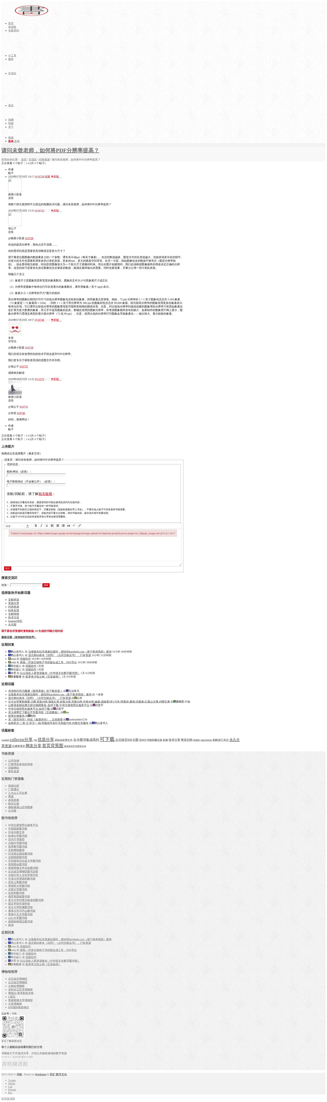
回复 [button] (47, 176)
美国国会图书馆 (17, 864)
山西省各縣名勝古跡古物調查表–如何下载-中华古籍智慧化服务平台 (48, 705)
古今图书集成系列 (86, 740)
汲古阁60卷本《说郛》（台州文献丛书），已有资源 (59, 655)
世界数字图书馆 (17, 846)
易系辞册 (13, 800)
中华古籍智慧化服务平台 (23, 825)
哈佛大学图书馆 (17, 835)
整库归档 (186, 740)
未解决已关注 (220, 739)
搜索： (5, 585)
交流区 (33, 159)
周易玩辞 (13, 785)
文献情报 (13, 613)
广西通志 (13, 789)
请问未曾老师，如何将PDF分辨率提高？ (50, 150)
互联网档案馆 (16, 850)
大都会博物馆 (16, 986)
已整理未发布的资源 (20, 764)
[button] (15, 525)
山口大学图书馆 (17, 917)
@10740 (39, 319)
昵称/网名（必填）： (19, 471)
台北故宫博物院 (17, 982)
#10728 (29, 238)
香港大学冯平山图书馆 (21, 910)
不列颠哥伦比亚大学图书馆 (24, 860)
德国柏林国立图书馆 (20, 921)
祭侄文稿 (13, 803)
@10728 (39, 176)
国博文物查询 (16, 715)
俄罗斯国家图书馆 (19, 896)
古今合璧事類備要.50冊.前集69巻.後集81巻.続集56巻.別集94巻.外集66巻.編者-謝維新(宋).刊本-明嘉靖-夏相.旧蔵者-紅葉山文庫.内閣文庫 (89, 701)
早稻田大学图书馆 (19, 885)
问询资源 (44, 159)
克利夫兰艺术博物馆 (20, 989)
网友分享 (33, 746)
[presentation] (15, 526)
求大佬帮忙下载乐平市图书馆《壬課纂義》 (34, 712)
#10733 (24, 366)
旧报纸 (196, 740)
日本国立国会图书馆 (20, 853)
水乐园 (12, 624)
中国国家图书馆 (17, 828)
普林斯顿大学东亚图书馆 (23, 868)
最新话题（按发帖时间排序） (19, 637)
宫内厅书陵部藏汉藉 (150, 739)
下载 (35, 740)
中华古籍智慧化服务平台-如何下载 (29, 708)
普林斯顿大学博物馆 (20, 1000)
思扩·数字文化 (58, 1074)
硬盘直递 (13, 771)
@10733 (39, 210)
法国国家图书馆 (17, 857)
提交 (7, 568)
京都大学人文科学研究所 (23, 875)
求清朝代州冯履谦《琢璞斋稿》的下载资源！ (35, 690)
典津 (11, 925)
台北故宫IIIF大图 (126, 740)
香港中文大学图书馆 (20, 914)
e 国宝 (11, 996)
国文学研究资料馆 (19, 903)
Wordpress (40, 1074)
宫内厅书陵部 (16, 839)
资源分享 (13, 603)
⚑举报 (56, 176)
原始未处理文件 (64, 740)
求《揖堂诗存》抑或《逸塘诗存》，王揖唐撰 (35, 719)
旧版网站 (13, 767)
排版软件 (25, 658)
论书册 (12, 810)
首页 (24, 159)
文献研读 (13, 599)
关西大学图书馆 (17, 889)
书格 (19, 1074)
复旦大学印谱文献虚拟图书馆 (26, 900)
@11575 (39, 379)
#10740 (21, 413)
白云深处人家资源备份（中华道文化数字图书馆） (50, 673)
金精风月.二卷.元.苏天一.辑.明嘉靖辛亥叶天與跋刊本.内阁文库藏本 (48, 723)
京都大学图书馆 (17, 843)
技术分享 (174, 740)
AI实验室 (5, 740)
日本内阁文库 (16, 832)
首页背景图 (52, 745)
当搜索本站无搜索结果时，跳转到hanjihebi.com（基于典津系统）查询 (70, 651)
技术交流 (13, 617)
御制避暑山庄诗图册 (20, 807)
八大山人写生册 (17, 793)
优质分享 (46, 739)
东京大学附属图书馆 (20, 907)
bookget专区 (15, 621)
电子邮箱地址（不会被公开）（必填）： (31, 481)
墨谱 (11, 796)
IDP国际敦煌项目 (18, 1007)
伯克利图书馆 (16, 892)
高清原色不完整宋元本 (75, 746)
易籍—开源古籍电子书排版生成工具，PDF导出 (48, 662)
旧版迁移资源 (206, 740)
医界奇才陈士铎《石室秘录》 (43, 676)
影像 (165, 739)
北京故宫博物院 (17, 978)
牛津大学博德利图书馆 (21, 878)
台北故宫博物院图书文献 (23, 871)
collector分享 (21, 739)
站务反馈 (13, 610)
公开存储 (13, 760)
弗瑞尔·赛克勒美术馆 (21, 993)
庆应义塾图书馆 (17, 882)
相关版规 (45, 494)
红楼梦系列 (18, 746)
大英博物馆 (15, 1003)
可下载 (107, 739)
